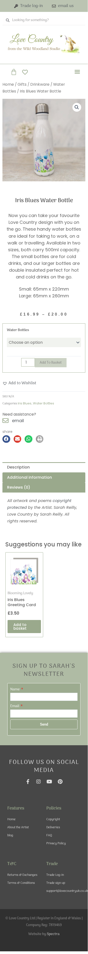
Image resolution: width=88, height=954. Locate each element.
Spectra (53, 934)
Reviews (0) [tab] (18, 487)
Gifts (22, 84)
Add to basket (51, 363)
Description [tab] (18, 467)
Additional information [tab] (29, 477)
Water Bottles (18, 330)
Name (15, 689)
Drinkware (39, 84)
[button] (77, 71)
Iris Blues (24, 403)
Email (15, 706)
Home (8, 84)
